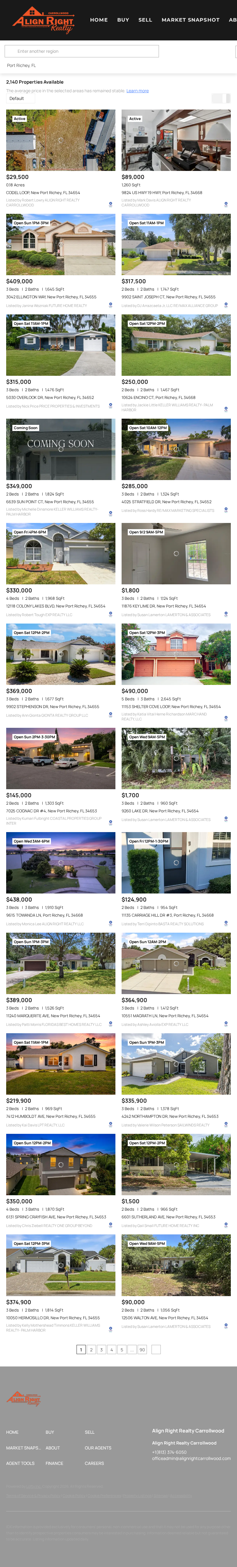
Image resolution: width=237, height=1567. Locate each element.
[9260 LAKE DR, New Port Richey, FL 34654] (176, 758)
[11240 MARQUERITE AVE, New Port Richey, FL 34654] (60, 963)
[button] (43, 20)
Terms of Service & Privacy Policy (33, 1495)
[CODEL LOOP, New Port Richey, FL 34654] (60, 140)
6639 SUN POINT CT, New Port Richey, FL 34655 (50, 501)
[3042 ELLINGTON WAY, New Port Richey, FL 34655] (60, 244)
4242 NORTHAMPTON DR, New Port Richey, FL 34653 (170, 1116)
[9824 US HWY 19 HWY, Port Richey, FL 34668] (176, 140)
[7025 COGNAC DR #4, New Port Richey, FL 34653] (60, 758)
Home (99, 20)
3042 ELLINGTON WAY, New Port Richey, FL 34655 (51, 297)
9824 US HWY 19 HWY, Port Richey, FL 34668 (162, 192)
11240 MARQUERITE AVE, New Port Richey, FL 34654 (53, 1015)
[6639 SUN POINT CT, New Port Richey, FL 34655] (60, 449)
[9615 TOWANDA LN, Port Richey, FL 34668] (60, 862)
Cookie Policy (74, 1495)
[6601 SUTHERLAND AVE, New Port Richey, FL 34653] (176, 1164)
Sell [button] (145, 20)
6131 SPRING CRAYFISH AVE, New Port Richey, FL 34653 (56, 1217)
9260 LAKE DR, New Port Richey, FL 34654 (160, 811)
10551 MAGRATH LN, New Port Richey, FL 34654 (165, 1015)
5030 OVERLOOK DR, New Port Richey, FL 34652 (50, 397)
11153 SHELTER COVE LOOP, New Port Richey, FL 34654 (171, 706)
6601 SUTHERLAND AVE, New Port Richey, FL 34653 (168, 1217)
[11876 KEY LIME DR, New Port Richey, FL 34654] (176, 553)
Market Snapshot (191, 20)
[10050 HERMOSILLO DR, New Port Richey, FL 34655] (60, 1265)
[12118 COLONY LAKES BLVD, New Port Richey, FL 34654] (60, 553)
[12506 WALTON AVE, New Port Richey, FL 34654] (176, 1265)
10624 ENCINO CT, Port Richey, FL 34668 (159, 397)
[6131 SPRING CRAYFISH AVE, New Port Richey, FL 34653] (60, 1164)
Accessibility (181, 1495)
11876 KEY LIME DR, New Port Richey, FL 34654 (164, 606)
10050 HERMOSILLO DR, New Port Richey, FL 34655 (53, 1317)
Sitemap (161, 1495)
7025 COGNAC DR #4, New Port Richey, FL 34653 (51, 811)
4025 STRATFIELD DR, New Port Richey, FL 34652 (166, 501)
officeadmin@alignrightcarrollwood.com (191, 1458)
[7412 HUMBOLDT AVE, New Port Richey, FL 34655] (60, 1064)
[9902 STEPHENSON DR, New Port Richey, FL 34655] (60, 654)
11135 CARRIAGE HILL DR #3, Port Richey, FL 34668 (168, 915)
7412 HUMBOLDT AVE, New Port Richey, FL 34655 (51, 1116)
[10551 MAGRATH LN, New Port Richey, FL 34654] (176, 963)
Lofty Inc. (34, 1486)
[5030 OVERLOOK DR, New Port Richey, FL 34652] (60, 345)
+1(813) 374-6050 (169, 1452)
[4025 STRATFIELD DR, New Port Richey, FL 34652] (176, 449)
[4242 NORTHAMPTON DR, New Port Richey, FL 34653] (176, 1064)
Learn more (138, 90)
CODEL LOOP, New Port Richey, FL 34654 (43, 192)
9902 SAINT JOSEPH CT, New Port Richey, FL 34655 (169, 297)
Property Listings (137, 1495)
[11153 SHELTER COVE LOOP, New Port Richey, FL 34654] (176, 654)
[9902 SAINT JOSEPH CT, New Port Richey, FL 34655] (176, 244)
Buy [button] (123, 20)
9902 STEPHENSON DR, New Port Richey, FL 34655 (52, 706)
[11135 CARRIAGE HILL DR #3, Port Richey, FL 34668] (176, 862)
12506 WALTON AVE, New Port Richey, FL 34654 (165, 1317)
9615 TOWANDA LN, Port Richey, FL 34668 (44, 915)
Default (17, 98)
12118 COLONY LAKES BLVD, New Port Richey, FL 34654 (56, 606)
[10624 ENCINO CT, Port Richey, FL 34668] (176, 345)
